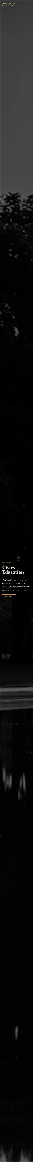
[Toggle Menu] (29, 4)
